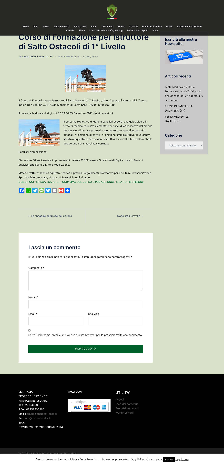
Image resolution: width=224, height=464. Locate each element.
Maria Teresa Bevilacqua (37, 56)
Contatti (133, 26)
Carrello (70, 30)
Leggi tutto (182, 459)
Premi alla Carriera (152, 26)
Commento (36, 267)
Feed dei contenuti (126, 404)
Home (26, 26)
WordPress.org (124, 412)
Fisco (82, 30)
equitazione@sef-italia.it (42, 413)
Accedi (119, 399)
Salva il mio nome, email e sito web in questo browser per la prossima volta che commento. (85, 335)
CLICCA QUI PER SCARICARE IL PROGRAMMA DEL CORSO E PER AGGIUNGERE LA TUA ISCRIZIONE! (81, 181)
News (46, 26)
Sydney (72, 453)
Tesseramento (61, 26)
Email (32, 313)
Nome (33, 297)
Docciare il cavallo (128, 216)
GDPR (169, 26)
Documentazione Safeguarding (106, 30)
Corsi (86, 56)
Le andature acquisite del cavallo (51, 216)
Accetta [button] (169, 459)
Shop (155, 30)
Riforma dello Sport (137, 30)
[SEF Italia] (112, 12)
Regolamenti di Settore (189, 26)
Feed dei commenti (127, 408)
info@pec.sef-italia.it (37, 418)
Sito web (93, 313)
